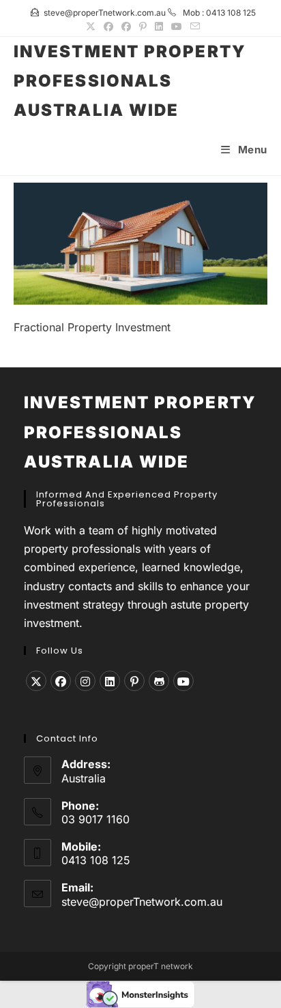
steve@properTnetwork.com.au (141, 901)
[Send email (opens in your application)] (193, 26)
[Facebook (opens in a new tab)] (108, 26)
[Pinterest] (134, 681)
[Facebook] (60, 681)
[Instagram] (85, 681)
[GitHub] (159, 681)
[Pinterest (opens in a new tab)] (143, 26)
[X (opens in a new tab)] (91, 26)
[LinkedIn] (110, 681)
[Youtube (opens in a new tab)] (176, 26)
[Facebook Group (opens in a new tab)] (126, 26)
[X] (36, 681)
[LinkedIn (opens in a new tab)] (159, 26)
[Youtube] (183, 681)
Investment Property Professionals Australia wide (130, 81)
